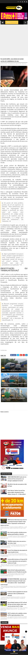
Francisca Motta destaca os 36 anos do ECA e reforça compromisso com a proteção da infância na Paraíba (17, 561)
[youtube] (26, 1)
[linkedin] (22, 1)
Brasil (25, 64)
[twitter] (24, 1)
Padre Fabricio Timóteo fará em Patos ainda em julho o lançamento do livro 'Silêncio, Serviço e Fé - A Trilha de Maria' (17, 492)
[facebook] (18, 1)
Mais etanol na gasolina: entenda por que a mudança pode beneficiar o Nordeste (13, 399)
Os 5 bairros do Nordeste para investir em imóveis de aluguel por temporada (14, 384)
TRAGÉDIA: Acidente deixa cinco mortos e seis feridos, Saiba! (14, 370)
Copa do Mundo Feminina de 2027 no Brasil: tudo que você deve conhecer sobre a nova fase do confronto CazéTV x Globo (17, 604)
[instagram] (20, 1)
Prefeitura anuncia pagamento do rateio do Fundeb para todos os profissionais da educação (17, 593)
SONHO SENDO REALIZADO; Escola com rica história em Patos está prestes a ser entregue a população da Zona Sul (17, 478)
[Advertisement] (14, 39)
